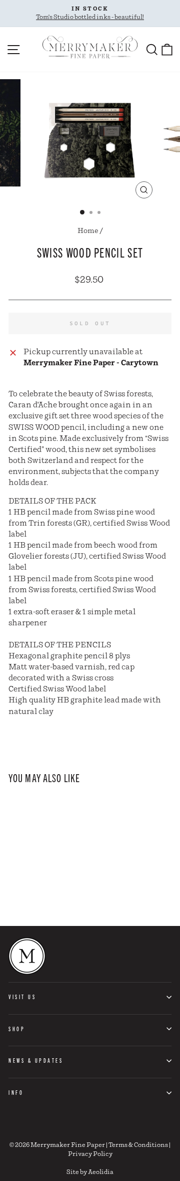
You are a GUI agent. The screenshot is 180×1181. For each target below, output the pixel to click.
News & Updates (35, 1060)
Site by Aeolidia (90, 1172)
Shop (16, 1028)
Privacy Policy (90, 1154)
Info (16, 1092)
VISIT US (22, 996)
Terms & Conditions (138, 1145)
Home (88, 230)
